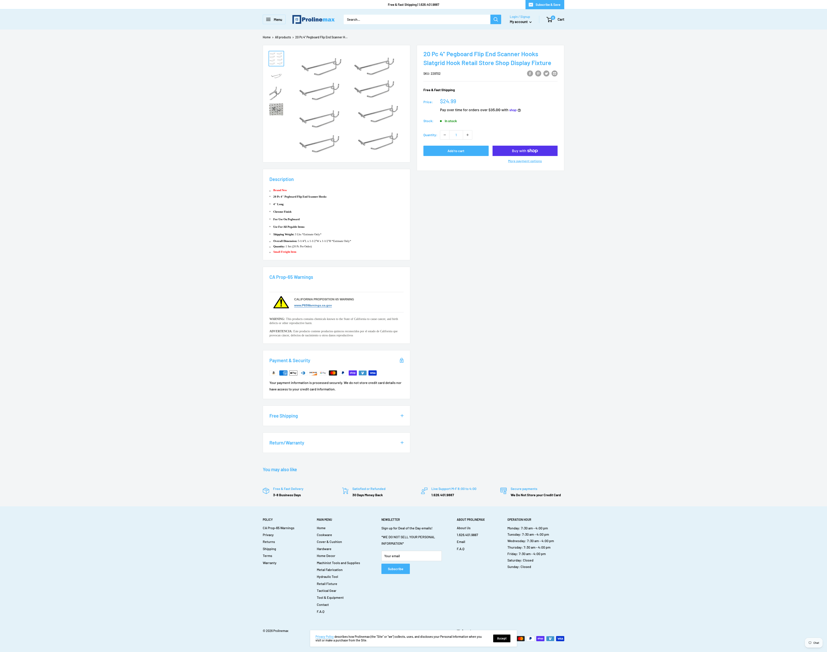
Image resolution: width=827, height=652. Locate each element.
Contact (323, 604)
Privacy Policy (325, 636)
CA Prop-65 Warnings (278, 528)
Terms (267, 556)
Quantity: (430, 135)
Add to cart (456, 151)
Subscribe (395, 569)
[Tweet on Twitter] (546, 73)
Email (461, 542)
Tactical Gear (326, 590)
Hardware (324, 549)
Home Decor (326, 556)
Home (267, 37)
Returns (269, 542)
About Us (464, 528)
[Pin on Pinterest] (538, 73)
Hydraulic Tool (327, 576)
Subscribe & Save (548, 4)
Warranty (270, 563)
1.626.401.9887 (467, 535)
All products (283, 37)
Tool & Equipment (330, 597)
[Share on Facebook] (530, 73)
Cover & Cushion (329, 542)
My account (519, 21)
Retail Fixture (327, 584)
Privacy (268, 535)
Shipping (269, 549)
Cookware (324, 535)
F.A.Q (320, 611)
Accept (502, 638)
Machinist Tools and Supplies (338, 563)
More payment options (525, 161)
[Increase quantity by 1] (467, 134)
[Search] (495, 19)
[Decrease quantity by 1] (444, 134)
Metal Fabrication (330, 570)
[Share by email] (555, 73)
